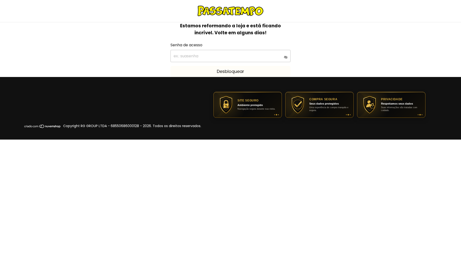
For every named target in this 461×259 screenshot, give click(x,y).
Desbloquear (230, 71)
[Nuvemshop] (42, 127)
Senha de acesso (186, 45)
